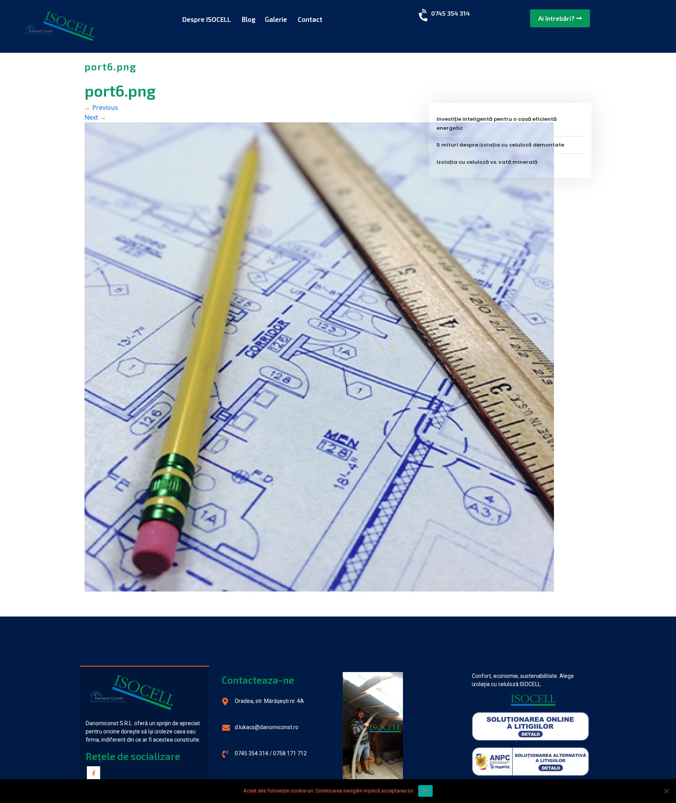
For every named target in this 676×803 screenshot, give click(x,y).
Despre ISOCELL (206, 19)
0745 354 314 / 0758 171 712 (271, 753)
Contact (310, 19)
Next (95, 117)
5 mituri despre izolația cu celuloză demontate (500, 145)
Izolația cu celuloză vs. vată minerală (487, 162)
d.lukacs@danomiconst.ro (266, 727)
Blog (248, 19)
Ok (425, 790)
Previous (101, 107)
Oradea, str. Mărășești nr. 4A (269, 701)
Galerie (276, 19)
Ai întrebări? (557, 18)
